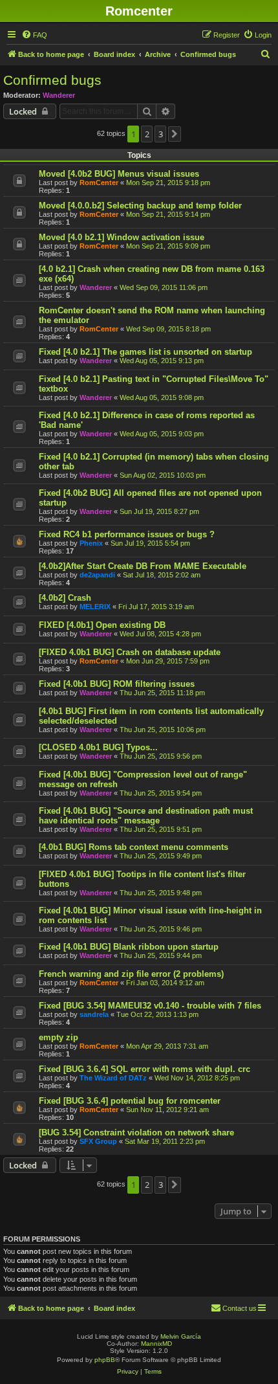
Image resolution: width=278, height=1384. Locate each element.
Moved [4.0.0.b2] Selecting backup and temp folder (140, 205)
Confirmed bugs (52, 80)
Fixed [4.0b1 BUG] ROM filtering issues (117, 684)
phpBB (104, 1359)
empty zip (58, 1037)
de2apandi (97, 575)
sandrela (94, 1014)
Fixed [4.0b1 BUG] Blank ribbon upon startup (129, 947)
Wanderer (59, 95)
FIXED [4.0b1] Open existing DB (102, 625)
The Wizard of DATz (113, 1078)
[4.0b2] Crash (65, 598)
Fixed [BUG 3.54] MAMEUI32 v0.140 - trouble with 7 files (150, 1005)
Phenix (91, 543)
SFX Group (98, 1141)
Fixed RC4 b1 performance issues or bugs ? (127, 534)
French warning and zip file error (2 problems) (131, 974)
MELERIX (95, 606)
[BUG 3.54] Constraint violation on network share (136, 1132)
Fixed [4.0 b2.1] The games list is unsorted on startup (145, 352)
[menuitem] (34, 35)
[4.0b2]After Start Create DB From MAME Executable (142, 566)
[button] (174, 134)
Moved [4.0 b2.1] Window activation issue (121, 237)
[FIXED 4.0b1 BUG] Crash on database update (129, 652)
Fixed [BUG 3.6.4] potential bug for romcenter (129, 1101)
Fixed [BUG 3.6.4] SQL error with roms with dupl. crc (144, 1069)
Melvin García (180, 1336)
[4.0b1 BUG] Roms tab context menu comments (133, 847)
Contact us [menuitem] (239, 1308)
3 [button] (160, 134)
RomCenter (99, 182)
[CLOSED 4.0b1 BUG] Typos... (98, 747)
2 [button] (147, 134)
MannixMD (156, 1343)
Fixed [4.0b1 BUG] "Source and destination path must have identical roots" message (146, 815)
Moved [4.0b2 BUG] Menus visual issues (119, 174)
